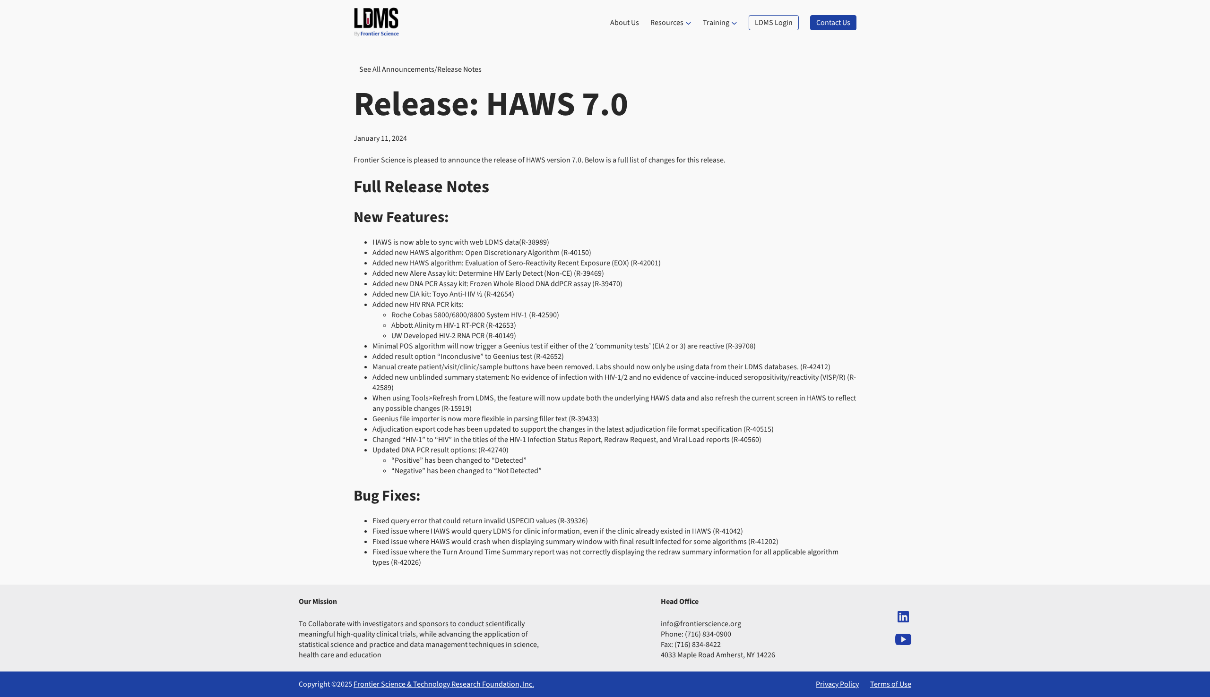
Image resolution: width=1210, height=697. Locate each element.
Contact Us (833, 22)
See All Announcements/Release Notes (420, 69)
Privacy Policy (837, 684)
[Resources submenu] (688, 23)
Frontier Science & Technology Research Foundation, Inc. (444, 684)
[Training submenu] (734, 23)
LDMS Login (774, 22)
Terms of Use (890, 684)
